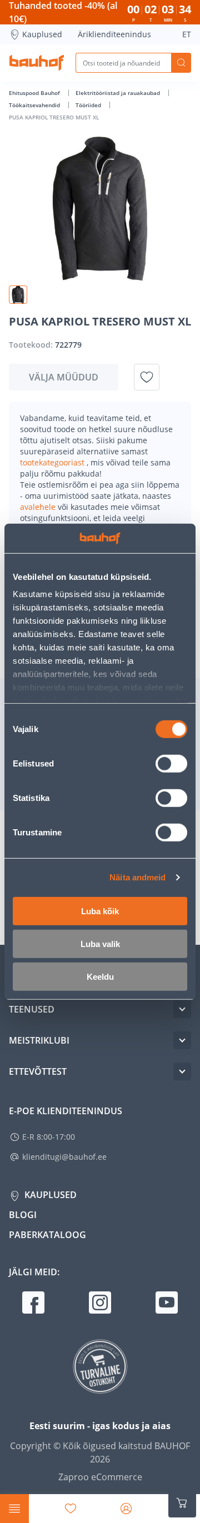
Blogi (23, 1215)
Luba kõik (100, 910)
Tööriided (89, 105)
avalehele (39, 507)
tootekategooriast (53, 462)
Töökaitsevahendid (35, 105)
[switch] (171, 763)
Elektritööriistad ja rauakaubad (119, 93)
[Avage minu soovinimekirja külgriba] (70, 1508)
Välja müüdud (63, 377)
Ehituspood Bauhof (35, 93)
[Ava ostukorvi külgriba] (182, 1503)
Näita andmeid (137, 877)
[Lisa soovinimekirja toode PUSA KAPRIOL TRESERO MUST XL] (146, 377)
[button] (18, 294)
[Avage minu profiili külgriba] (126, 1508)
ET (186, 34)
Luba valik (100, 943)
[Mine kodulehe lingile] (36, 62)
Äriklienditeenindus (114, 34)
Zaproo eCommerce (100, 1477)
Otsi (181, 63)
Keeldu (100, 976)
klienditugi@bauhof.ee (64, 1156)
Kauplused (42, 34)
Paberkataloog (47, 1235)
